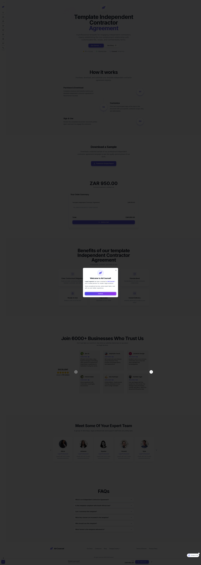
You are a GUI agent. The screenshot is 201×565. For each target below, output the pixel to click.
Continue (100, 293)
